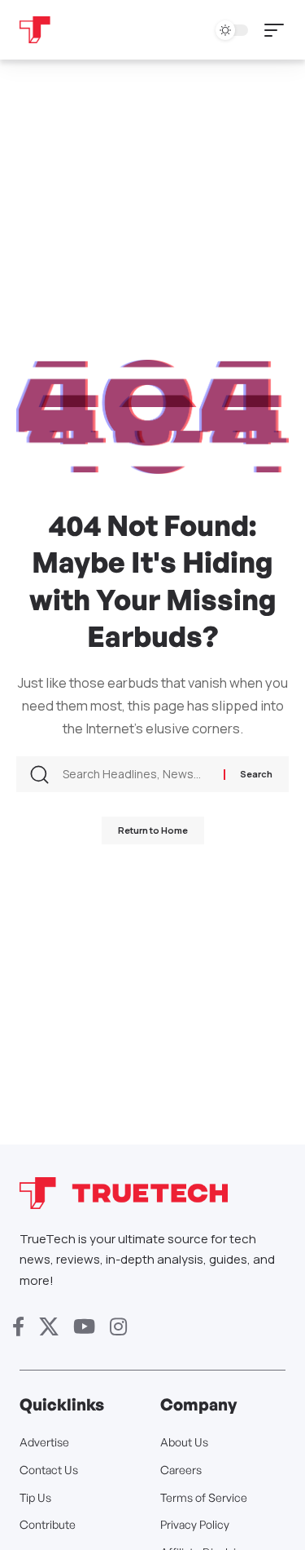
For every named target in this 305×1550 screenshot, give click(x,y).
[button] (278, 30)
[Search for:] (137, 774)
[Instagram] (118, 1327)
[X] (49, 1327)
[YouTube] (84, 1327)
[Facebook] (18, 1327)
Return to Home (153, 830)
